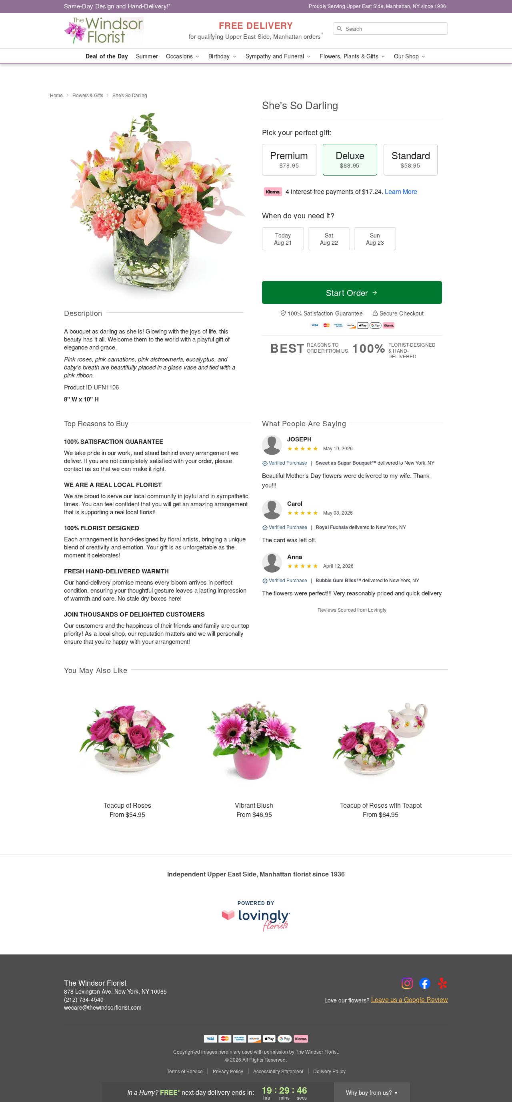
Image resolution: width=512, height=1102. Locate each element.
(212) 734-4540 (84, 999)
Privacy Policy (228, 1071)
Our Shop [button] (407, 56)
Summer (147, 56)
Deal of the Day (107, 56)
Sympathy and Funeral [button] (276, 56)
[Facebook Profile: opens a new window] (424, 983)
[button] (491, 1068)
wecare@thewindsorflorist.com (103, 1007)
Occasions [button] (180, 56)
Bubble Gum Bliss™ (338, 580)
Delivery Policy (329, 1071)
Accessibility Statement (278, 1071)
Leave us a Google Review (409, 999)
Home (56, 95)
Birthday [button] (219, 56)
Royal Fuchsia (332, 527)
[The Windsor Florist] (121, 31)
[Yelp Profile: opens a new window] (442, 983)
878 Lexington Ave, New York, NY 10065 (115, 991)
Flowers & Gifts (87, 95)
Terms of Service (185, 1071)
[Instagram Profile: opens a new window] (407, 983)
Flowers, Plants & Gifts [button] (350, 56)
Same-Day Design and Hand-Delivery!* (117, 6)
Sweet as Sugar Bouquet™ (346, 462)
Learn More (401, 191)
